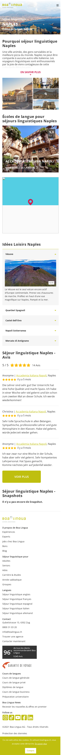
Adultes (6, 560)
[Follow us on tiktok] (11, 718)
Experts (6, 536)
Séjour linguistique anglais (16, 594)
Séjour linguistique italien (15, 608)
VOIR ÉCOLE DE (20, 167)
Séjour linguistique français (16, 599)
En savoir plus (30, 72)
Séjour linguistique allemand (17, 613)
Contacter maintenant (13, 641)
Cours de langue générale (15, 677)
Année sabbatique (12, 579)
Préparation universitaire (15, 696)
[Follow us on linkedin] (30, 718)
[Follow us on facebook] (24, 718)
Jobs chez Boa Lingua (13, 541)
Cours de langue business (16, 691)
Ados (5, 570)
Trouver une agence (12, 636)
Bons (5, 546)
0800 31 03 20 (9, 627)
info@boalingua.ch (12, 631)
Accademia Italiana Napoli (31, 375)
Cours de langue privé (13, 682)
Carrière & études (11, 574)
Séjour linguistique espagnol (17, 603)
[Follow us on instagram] (5, 718)
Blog (4, 550)
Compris (30, 750)
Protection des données (14, 733)
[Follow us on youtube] (17, 718)
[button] (30, 202)
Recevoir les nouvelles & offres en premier (24, 706)
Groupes (6, 584)
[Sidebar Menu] (55, 5)
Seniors (6, 565)
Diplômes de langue (12, 687)
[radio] (12, 365)
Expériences (8, 531)
